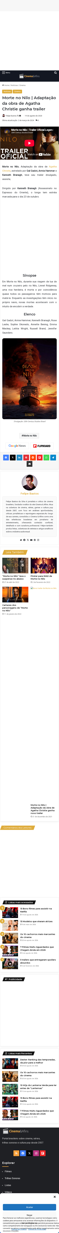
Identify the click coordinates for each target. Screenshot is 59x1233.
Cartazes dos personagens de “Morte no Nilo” (15, 608)
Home (6, 85)
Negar (29, 1215)
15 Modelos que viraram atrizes (36, 921)
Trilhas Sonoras (12, 1178)
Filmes (8, 1171)
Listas (8, 1185)
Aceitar (29, 1207)
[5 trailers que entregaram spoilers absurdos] (10, 963)
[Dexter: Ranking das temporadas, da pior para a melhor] (10, 1063)
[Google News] (17, 446)
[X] (28, 540)
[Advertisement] (29, 40)
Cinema (22, 85)
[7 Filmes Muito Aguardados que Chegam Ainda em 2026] (10, 951)
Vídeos (8, 1192)
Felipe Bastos (11, 116)
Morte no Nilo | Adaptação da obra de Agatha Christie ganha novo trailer (43, 809)
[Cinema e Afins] (29, 76)
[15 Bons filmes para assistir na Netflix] (10, 912)
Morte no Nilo (30, 435)
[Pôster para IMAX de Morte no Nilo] (44, 565)
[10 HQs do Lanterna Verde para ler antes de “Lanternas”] (10, 1089)
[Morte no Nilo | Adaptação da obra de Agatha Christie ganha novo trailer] (44, 694)
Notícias (14, 85)
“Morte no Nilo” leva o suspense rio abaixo (14, 577)
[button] (54, 1196)
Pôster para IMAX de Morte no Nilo (41, 577)
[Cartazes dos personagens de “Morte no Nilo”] (15, 594)
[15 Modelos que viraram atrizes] (10, 925)
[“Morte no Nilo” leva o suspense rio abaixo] (15, 565)
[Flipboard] (41, 446)
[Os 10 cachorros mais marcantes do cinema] (10, 938)
